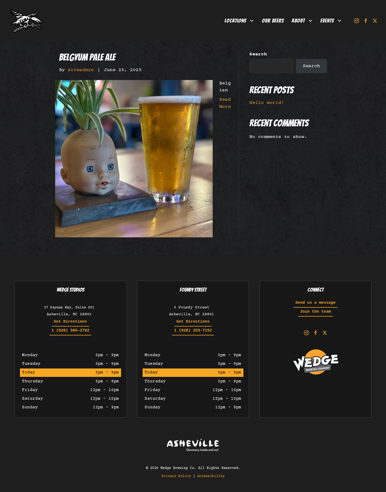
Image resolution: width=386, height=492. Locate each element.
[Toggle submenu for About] (310, 21)
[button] (356, 21)
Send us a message (315, 303)
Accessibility (211, 476)
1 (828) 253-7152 (193, 330)
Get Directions (70, 321)
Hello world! (266, 102)
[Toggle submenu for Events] (339, 21)
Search (258, 54)
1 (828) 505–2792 (70, 330)
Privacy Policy (176, 476)
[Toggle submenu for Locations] (252, 21)
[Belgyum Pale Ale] (134, 158)
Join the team (315, 311)
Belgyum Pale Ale (87, 57)
